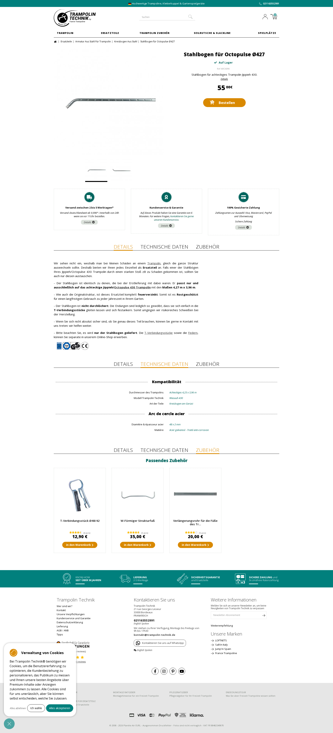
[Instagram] (164, 671)
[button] (9, 723)
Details (87, 222)
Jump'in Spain (223, 649)
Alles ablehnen (18, 708)
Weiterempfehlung (222, 625)
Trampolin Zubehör (155, 33)
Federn (193, 333)
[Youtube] (181, 671)
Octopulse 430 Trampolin (132, 287)
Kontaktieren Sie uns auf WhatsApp (163, 643)
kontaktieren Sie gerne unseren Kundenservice (174, 217)
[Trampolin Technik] (80, 18)
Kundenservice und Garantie (74, 618)
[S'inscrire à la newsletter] (264, 616)
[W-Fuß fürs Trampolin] (138, 494)
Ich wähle (36, 708)
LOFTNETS (221, 640)
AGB (59, 630)
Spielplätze (267, 33)
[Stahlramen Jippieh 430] (109, 100)
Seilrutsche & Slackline (212, 33)
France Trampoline (226, 653)
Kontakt (61, 610)
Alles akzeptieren (59, 708)
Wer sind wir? (64, 606)
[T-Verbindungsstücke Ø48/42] (80, 494)
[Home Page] (56, 41)
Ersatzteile (110, 33)
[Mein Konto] (266, 17)
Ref (218, 68)
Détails (224, 79)
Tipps (60, 634)
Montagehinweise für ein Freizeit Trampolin (136, 695)
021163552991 (271, 3)
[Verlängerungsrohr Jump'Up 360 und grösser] (195, 494)
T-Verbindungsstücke (158, 333)
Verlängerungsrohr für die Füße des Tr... (195, 522)
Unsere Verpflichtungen (71, 614)
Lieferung (62, 626)
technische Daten (164, 246)
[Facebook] (155, 671)
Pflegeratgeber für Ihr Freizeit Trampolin (190, 695)
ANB (66, 630)
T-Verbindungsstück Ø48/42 (80, 521)
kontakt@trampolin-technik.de (154, 635)
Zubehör (207, 246)
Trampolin (65, 33)
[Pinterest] (172, 671)
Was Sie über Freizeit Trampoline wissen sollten (250, 695)
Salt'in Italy (221, 644)
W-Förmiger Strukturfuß (138, 521)
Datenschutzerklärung (70, 622)
